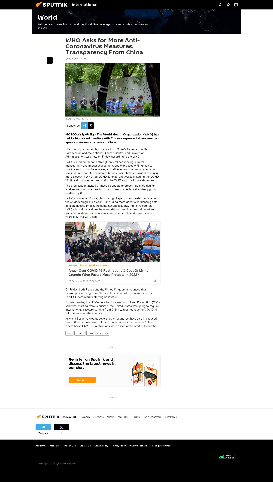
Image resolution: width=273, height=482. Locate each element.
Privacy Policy (119, 445)
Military (136, 417)
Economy (123, 417)
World (69, 333)
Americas (98, 417)
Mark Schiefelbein (84, 119)
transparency (102, 333)
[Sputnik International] (53, 8)
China (90, 333)
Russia (110, 417)
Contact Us (85, 445)
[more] (155, 281)
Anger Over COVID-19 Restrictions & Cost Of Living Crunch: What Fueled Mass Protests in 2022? (109, 272)
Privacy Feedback (138, 445)
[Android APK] (226, 457)
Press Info (54, 445)
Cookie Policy (101, 445)
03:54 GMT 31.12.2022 (76, 59)
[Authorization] (220, 5)
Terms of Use (69, 445)
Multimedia (170, 417)
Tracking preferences (161, 445)
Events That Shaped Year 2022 (89, 265)
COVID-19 (80, 333)
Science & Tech (152, 417)
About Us (40, 445)
